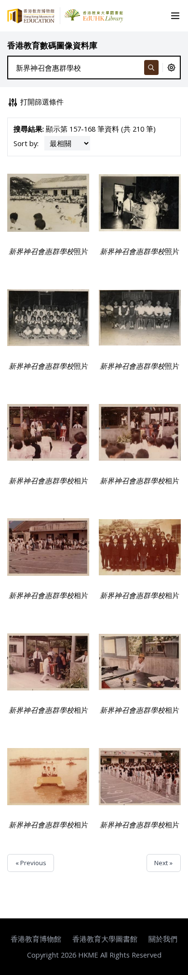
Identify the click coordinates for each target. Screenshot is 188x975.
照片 (48, 251)
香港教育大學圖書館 (104, 939)
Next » (163, 862)
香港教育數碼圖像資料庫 (52, 45)
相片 (48, 480)
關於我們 (162, 939)
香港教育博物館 (36, 939)
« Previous (30, 862)
